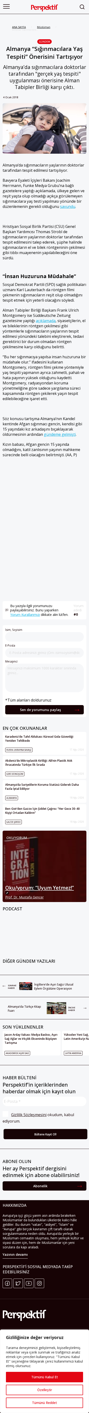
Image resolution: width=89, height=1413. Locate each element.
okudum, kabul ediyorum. (39, 1118)
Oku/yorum (16, 837)
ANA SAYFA (19, 27)
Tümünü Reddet (44, 1402)
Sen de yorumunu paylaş (40, 709)
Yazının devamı (15, 1254)
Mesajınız (11, 661)
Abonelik (40, 1186)
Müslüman (43, 27)
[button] (6, 6)
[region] (44, 1371)
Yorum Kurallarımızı (25, 614)
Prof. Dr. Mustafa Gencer (24, 897)
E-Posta (10, 645)
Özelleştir (44, 1390)
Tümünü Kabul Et (44, 1377)
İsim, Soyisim (13, 630)
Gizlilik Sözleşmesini (29, 1114)
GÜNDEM (44, 41)
